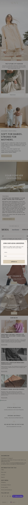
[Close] (25, 242)
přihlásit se (14, 261)
